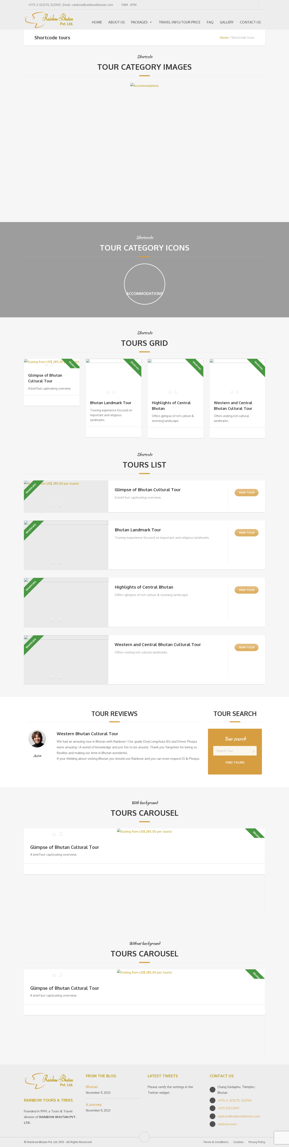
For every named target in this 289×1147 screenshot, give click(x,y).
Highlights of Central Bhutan (144, 587)
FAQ (210, 22)
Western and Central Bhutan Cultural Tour (158, 644)
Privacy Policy (257, 1142)
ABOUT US (116, 22)
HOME (97, 22)
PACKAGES (139, 22)
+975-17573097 (228, 1108)
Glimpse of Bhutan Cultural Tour (148, 489)
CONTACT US (250, 22)
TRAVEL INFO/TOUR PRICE (179, 22)
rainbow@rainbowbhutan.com (238, 1116)
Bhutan (92, 1087)
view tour (247, 492)
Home (224, 37)
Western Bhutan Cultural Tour (87, 733)
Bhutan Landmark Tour (110, 402)
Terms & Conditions (215, 1142)
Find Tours (235, 762)
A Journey (94, 1104)
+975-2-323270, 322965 (234, 1100)
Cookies (238, 1142)
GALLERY (227, 22)
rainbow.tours (227, 1124)
